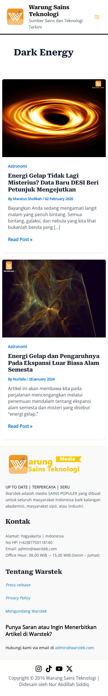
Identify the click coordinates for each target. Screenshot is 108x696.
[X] (69, 668)
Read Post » (20, 239)
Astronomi (17, 166)
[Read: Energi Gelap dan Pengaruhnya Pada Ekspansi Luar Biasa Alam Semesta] (54, 298)
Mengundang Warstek (26, 611)
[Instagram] (38, 668)
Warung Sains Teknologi (49, 10)
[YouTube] (59, 668)
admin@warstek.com (74, 647)
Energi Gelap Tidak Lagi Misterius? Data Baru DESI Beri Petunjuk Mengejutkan (53, 182)
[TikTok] (48, 668)
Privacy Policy (18, 597)
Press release (18, 584)
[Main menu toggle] (96, 17)
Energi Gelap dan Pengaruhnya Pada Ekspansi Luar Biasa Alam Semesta (53, 363)
